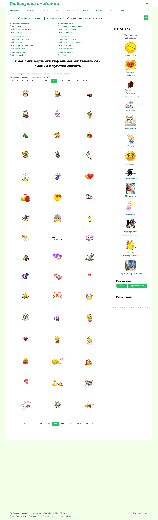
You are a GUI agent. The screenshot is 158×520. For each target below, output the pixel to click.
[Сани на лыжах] (90, 97)
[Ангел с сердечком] (25, 240)
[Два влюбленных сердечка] (25, 278)
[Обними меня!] (57, 297)
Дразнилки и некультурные (70, 26)
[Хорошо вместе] (57, 221)
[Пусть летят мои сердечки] (57, 364)
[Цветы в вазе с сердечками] (89, 118)
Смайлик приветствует (20, 39)
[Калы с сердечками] (25, 137)
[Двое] (25, 201)
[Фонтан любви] (25, 180)
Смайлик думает (17, 42)
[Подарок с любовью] (89, 137)
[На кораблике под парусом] (57, 96)
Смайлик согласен (18, 26)
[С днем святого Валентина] (25, 411)
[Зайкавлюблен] (89, 240)
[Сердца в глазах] (57, 200)
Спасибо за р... (21, 516)
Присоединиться (137, 286)
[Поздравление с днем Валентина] (89, 178)
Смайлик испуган (17, 52)
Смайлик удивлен (66, 52)
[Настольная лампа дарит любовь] (89, 221)
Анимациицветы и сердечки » (130, 94)
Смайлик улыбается (18, 55)
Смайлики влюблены (67, 29)
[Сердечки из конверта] (90, 344)
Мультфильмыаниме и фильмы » (130, 233)
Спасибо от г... (48, 516)
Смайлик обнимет (66, 32)
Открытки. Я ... (34, 516)
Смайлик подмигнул (19, 36)
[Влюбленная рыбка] (25, 220)
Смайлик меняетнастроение (70, 42)
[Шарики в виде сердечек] (89, 160)
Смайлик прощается (67, 39)
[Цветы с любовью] (57, 117)
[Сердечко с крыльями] (25, 342)
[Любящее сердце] (89, 387)
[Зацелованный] (89, 300)
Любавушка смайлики (34, 3)
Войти (122, 286)
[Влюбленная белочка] (57, 137)
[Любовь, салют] (89, 408)
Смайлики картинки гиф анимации (25, 74)
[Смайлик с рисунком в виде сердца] (25, 364)
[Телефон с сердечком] (57, 320)
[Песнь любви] (57, 157)
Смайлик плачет (65, 45)
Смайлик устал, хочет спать (22, 45)
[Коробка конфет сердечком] (57, 343)
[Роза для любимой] (25, 299)
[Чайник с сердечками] (57, 279)
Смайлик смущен (65, 49)
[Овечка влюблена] (89, 199)
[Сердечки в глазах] (89, 275)
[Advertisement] (79, 477)
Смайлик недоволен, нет (21, 32)
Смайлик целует (65, 36)
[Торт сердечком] (89, 322)
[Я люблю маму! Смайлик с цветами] (57, 260)
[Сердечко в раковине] (57, 407)
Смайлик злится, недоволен (22, 29)
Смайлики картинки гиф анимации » (37, 18)
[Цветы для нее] (57, 386)
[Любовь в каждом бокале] (89, 365)
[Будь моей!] (57, 240)
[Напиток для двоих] (25, 320)
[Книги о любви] (25, 260)
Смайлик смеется (17, 49)
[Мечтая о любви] (25, 384)
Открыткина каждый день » (130, 254)
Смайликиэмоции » (130, 73)
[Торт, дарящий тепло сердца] (25, 96)
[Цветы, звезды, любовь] (57, 179)
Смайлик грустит (65, 23)
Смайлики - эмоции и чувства (56, 74)
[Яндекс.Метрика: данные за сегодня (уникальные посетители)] (140, 513)
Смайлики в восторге (19, 23)
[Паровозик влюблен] (26, 117)
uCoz (68, 516)
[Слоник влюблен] (89, 260)
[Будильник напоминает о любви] (25, 157)
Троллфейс (62, 55)
